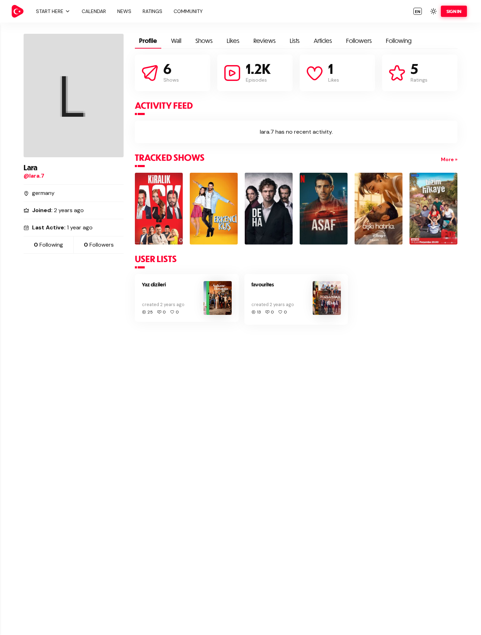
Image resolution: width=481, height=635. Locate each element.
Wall (176, 40)
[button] (52, 11)
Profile (148, 40)
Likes (233, 40)
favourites (262, 284)
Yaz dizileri (154, 284)
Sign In (453, 11)
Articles (323, 40)
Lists (295, 40)
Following (399, 40)
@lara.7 (34, 175)
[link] (17, 11)
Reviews (265, 40)
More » (449, 159)
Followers (359, 40)
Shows (204, 40)
